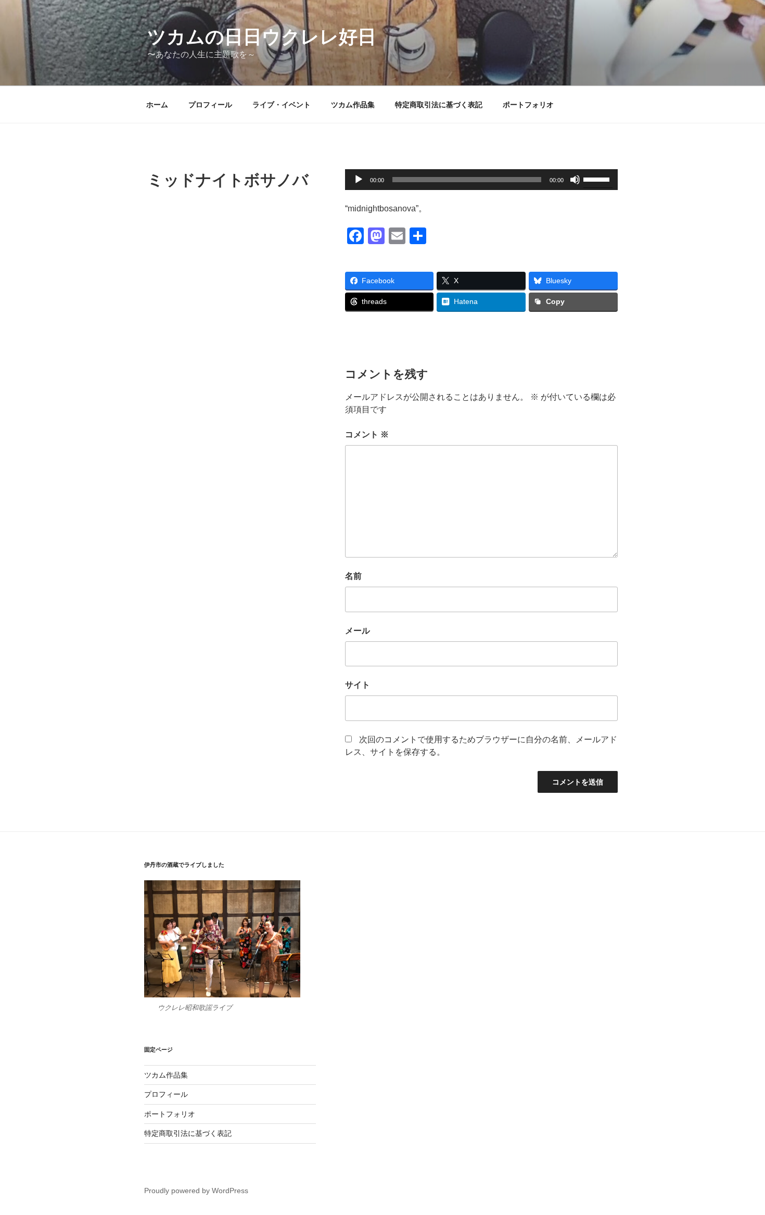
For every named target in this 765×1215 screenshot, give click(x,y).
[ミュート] (575, 179)
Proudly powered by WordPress (196, 1190)
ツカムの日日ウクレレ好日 (261, 36)
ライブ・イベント (281, 104)
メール (357, 630)
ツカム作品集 (353, 104)
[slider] (598, 178)
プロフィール (210, 104)
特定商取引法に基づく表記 (438, 104)
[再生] (358, 179)
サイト (357, 684)
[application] (481, 179)
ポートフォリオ (528, 104)
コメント (367, 434)
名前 (353, 576)
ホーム (157, 104)
